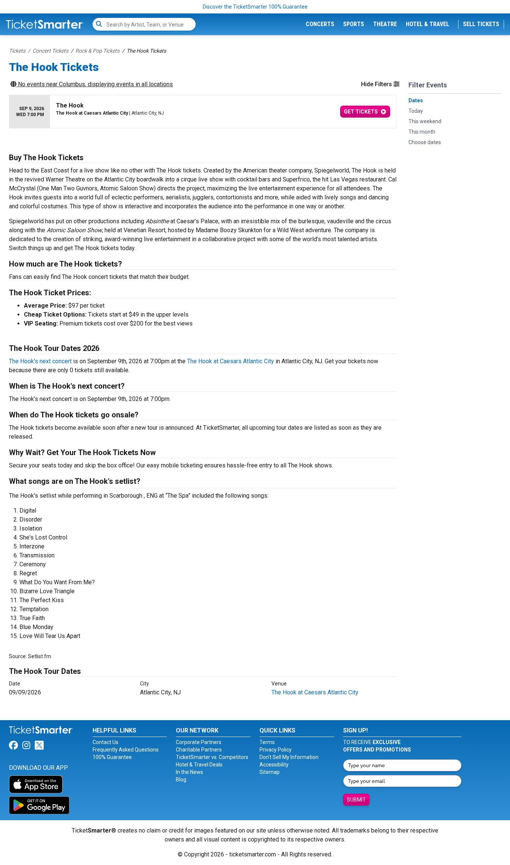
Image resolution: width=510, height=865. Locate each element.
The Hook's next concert (40, 361)
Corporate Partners (198, 742)
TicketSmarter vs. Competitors (212, 757)
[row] (203, 111)
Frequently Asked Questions (126, 750)
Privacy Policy (275, 750)
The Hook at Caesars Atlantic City (230, 361)
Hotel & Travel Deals (199, 765)
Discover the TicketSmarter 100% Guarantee (255, 7)
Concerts (320, 24)
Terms (267, 742)
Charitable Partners (199, 750)
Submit (356, 800)
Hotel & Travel (427, 24)
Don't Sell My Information (288, 757)
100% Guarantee (112, 757)
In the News (189, 772)
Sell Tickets (481, 24)
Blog (181, 779)
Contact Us (105, 742)
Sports (353, 24)
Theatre (385, 24)
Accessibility (274, 765)
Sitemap (269, 772)
